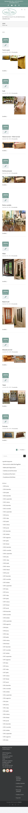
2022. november (7, 508)
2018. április (6, 637)
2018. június (6, 630)
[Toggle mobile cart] (21, 9)
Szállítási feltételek (20, 783)
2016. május (6, 708)
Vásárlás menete (20, 794)
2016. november (7, 688)
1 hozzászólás (14, 387)
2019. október (6, 582)
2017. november (7, 650)
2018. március (6, 640)
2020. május (6, 560)
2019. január (6, 608)
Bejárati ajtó (5, 302)
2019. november (7, 579)
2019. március (6, 601)
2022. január (6, 528)
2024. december (7, 489)
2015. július (5, 740)
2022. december (7, 505)
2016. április (6, 711)
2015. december (7, 724)
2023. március (6, 502)
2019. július (5, 589)
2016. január (6, 720)
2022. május (6, 518)
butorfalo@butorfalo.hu (14, 2)
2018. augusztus (7, 624)
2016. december (7, 685)
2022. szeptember (7, 512)
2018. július (5, 627)
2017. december (6, 647)
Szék (3, 91)
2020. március (6, 566)
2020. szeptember (7, 553)
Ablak (4, 253)
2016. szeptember (7, 695)
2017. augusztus (6, 659)
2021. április (6, 540)
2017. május (6, 669)
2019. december (7, 576)
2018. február (6, 643)
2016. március (6, 714)
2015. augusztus (7, 736)
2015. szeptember (7, 733)
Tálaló (4, 385)
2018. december (7, 611)
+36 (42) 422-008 (8, 765)
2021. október (6, 534)
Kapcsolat (18, 798)
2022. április (6, 521)
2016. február (6, 717)
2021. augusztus (7, 537)
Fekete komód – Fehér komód (11, 137)
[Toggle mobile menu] (25, 9)
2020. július (6, 556)
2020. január (6, 573)
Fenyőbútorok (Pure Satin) (9, 474)
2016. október (6, 691)
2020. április (6, 563)
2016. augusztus (7, 698)
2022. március (6, 524)
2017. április (6, 672)
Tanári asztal (6, 50)
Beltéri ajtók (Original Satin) (9, 467)
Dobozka (5, 426)
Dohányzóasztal (7, 171)
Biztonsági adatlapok (18, 790)
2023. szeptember (7, 499)
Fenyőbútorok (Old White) (9, 477)
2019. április (6, 598)
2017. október (6, 653)
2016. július (5, 701)
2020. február (6, 569)
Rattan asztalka (6, 205)
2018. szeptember (7, 621)
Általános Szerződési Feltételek (18, 778)
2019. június (6, 592)
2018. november (7, 614)
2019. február (6, 605)
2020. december (7, 547)
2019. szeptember (7, 585)
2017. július (5, 663)
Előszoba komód (7, 350)
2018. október (6, 618)
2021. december (7, 531)
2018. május (6, 634)
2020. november (7, 550)
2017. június (6, 666)
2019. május (6, 595)
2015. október (6, 730)
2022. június (6, 515)
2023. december (7, 495)
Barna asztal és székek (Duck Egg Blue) (12, 464)
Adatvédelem (19, 786)
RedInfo (20, 802)
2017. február (6, 679)
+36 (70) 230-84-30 (18, 1)
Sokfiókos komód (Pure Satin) (10, 470)
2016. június (6, 704)
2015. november (7, 727)
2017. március (6, 675)
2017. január (6, 682)
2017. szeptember (7, 656)
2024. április (6, 492)
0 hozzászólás (15, 52)
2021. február (6, 544)
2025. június (6, 486)
